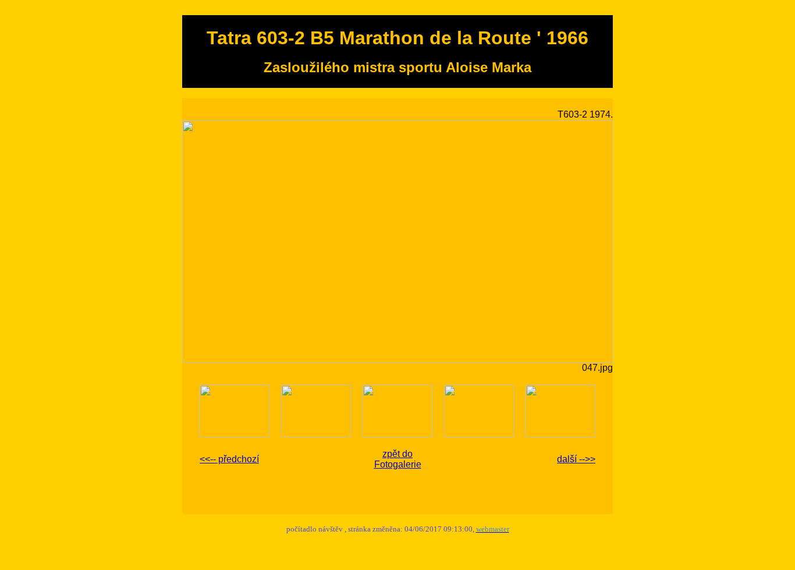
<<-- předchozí (229, 459)
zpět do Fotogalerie (397, 459)
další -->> (576, 459)
